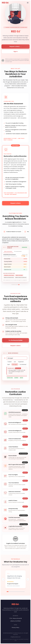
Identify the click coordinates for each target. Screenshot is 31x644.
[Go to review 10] (17, 591)
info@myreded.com (15, 637)
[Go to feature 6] (18, 284)
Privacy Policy (15, 627)
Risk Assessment (8, 251)
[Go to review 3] (10, 591)
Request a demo (15, 345)
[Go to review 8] (15, 591)
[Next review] (27, 579)
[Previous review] (3, 579)
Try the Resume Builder (16, 340)
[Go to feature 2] (13, 284)
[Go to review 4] (11, 591)
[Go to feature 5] (17, 284)
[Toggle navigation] (27, 2)
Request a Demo (16, 46)
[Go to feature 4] (16, 284)
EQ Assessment (18, 251)
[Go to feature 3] (14, 284)
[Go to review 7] (14, 591)
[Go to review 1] (8, 591)
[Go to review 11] (18, 591)
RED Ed (5, 2)
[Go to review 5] (12, 591)
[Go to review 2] (9, 591)
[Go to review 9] (16, 591)
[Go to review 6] (13, 591)
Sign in (16, 51)
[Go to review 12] (19, 591)
